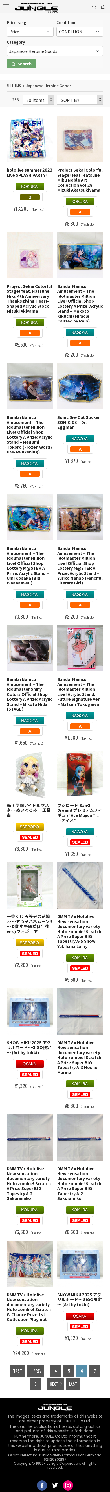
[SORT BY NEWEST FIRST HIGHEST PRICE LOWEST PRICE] (80, 100)
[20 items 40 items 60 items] (38, 100)
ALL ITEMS (14, 85)
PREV (37, 1371)
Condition (65, 22)
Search (24, 63)
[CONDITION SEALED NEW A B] (79, 32)
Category (16, 42)
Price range (18, 22)
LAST (73, 1384)
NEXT (54, 1384)
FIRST (17, 1371)
